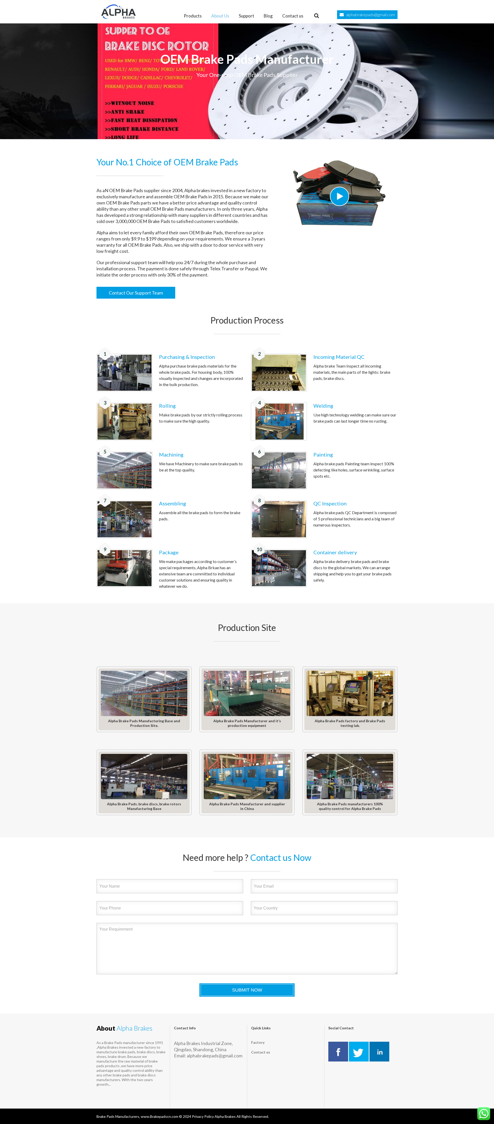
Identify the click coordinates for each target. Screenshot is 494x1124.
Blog (268, 16)
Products (193, 16)
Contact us (292, 16)
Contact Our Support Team (136, 293)
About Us (220, 16)
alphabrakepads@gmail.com (370, 14)
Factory (257, 1042)
